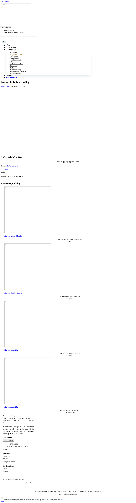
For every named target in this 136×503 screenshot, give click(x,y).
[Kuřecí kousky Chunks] (27, 232)
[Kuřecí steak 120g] (27, 403)
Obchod (8, 86)
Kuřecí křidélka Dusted (13, 293)
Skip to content (5, 1)
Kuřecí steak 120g (11, 407)
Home (2, 86)
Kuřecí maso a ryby (13, 166)
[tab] (69, 169)
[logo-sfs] (17, 24)
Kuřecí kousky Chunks (13, 236)
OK (62, 499)
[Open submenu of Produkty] (15, 49)
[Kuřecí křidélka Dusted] (27, 289)
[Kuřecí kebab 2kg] (27, 346)
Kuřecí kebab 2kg (11, 350)
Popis (6, 169)
